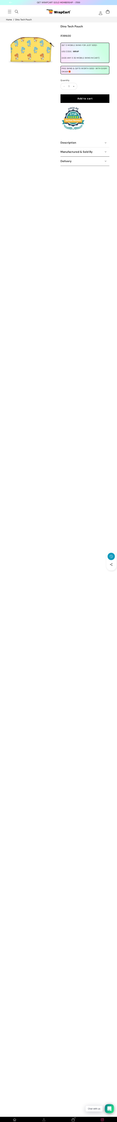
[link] (102, 1119)
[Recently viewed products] (111, 556)
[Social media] (111, 564)
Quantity (64, 80)
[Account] (43, 1119)
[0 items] (107, 11)
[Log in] (100, 13)
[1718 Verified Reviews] (73, 130)
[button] (111, 572)
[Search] (16, 11)
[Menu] (9, 11)
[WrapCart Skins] (58, 11)
